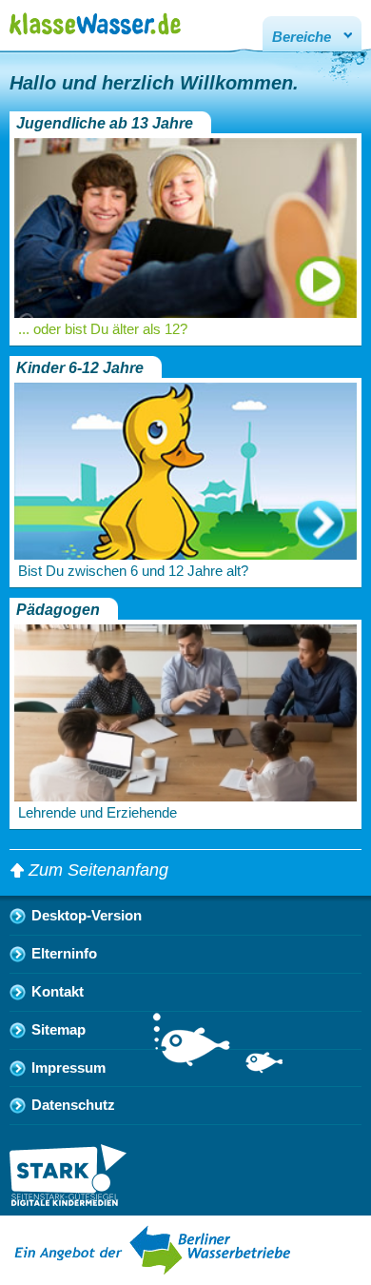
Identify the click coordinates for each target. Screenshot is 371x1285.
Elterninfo (64, 953)
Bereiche (301, 37)
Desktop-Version (86, 915)
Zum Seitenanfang (98, 870)
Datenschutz (73, 1105)
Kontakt (57, 991)
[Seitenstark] (68, 1201)
